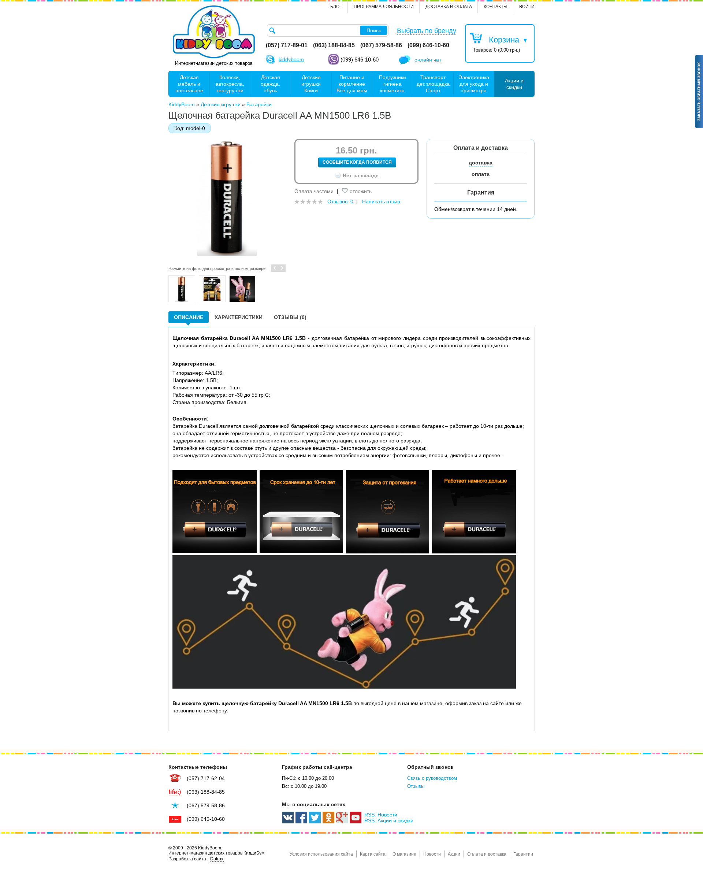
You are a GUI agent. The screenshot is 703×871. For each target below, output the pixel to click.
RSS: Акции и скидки (388, 820)
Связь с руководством (432, 778)
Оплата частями (314, 191)
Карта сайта (373, 854)
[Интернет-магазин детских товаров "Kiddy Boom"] (214, 32)
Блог (336, 6)
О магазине (404, 854)
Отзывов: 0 (340, 201)
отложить (361, 191)
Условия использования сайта (321, 854)
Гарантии (523, 854)
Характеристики (239, 317)
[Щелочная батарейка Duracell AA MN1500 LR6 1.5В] (181, 288)
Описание (188, 317)
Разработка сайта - (195, 858)
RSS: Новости (380, 815)
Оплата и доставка (486, 854)
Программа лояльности (384, 6)
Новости (432, 854)
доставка (480, 163)
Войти (527, 6)
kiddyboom (291, 59)
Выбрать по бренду (426, 30)
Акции (454, 854)
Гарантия (480, 192)
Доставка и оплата (448, 6)
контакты (495, 6)
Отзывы (415, 786)
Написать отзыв (381, 201)
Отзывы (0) (290, 317)
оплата (481, 174)
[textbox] (327, 30)
